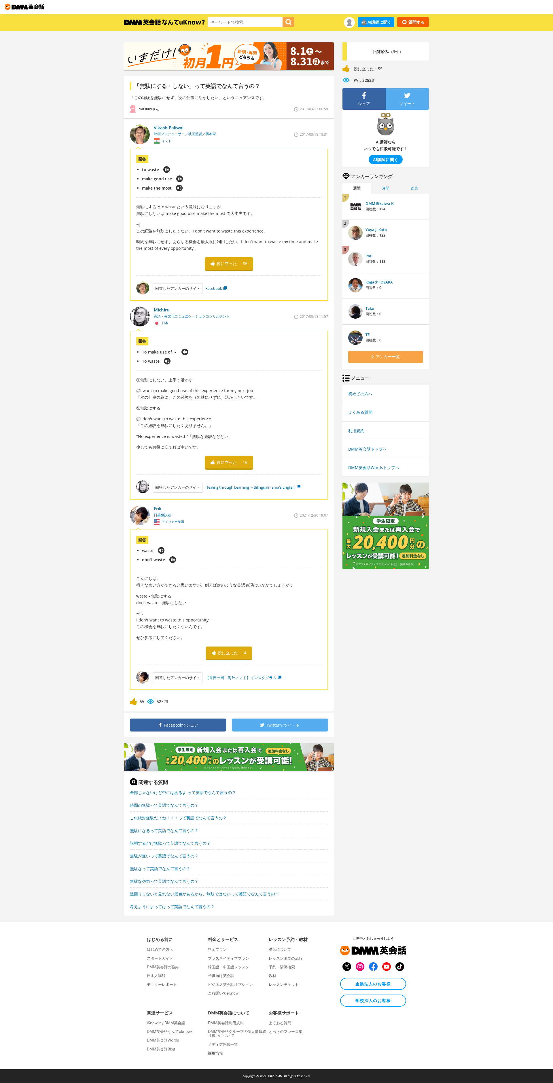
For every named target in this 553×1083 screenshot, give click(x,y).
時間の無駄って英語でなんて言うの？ (164, 805)
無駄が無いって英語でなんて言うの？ (164, 856)
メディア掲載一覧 (223, 1044)
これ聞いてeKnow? (224, 993)
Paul (369, 255)
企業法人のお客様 (373, 983)
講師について (280, 949)
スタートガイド (160, 958)
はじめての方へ (160, 949)
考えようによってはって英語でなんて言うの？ (172, 906)
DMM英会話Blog (161, 1049)
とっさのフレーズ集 (285, 1031)
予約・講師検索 (282, 966)
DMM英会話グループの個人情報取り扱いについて (237, 1033)
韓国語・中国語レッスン (228, 966)
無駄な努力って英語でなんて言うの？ (164, 881)
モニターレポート (162, 984)
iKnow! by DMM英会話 (166, 1022)
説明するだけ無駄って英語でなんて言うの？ (170, 843)
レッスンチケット (284, 984)
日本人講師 (156, 975)
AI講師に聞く (379, 22)
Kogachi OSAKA (379, 282)
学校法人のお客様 (373, 1000)
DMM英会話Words (163, 1040)
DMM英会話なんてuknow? (169, 1031)
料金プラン (217, 949)
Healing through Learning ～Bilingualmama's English (250, 487)
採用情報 (215, 1053)
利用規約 (356, 430)
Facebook (213, 288)
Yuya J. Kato (376, 229)
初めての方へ (360, 393)
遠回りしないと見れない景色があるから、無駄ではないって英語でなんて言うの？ (204, 894)
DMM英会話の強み (163, 966)
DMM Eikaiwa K (379, 203)
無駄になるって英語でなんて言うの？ (164, 830)
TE (367, 334)
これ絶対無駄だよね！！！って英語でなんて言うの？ (178, 818)
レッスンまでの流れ (285, 958)
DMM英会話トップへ (367, 449)
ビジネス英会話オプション (230, 984)
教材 (272, 975)
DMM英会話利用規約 (226, 1022)
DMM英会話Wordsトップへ (373, 467)
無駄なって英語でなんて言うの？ (160, 868)
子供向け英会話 (221, 975)
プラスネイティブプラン (228, 958)
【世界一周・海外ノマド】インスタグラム (240, 677)
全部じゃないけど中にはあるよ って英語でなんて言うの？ (183, 792)
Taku (369, 308)
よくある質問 (360, 412)
